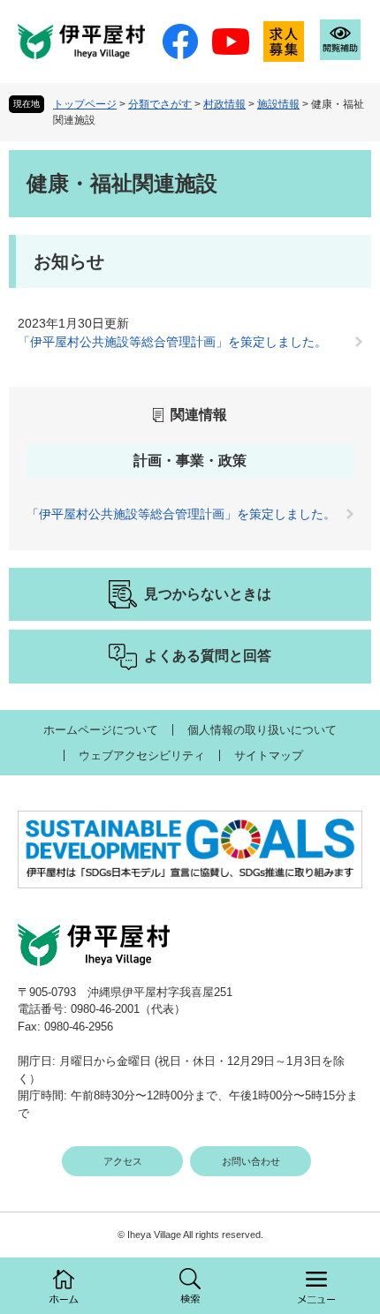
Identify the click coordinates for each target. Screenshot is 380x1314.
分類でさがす (160, 104)
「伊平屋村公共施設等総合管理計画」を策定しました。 (172, 342)
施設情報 (278, 104)
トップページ (85, 104)
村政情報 (224, 104)
